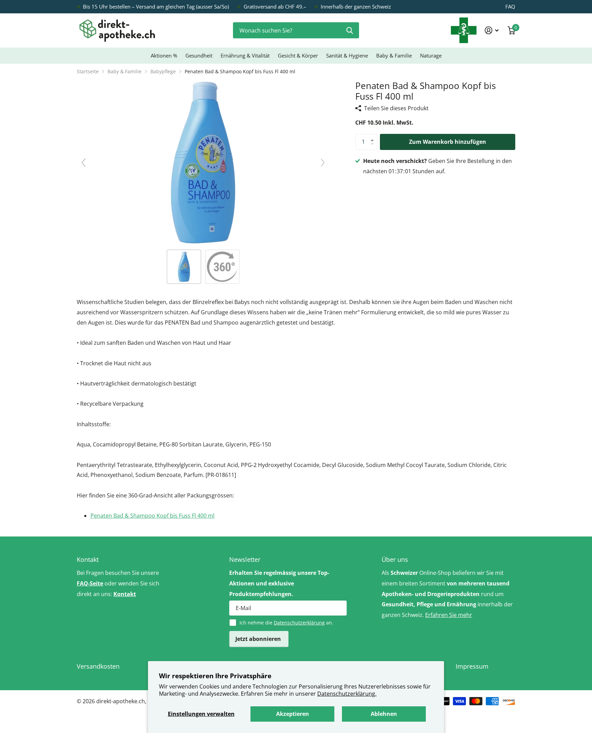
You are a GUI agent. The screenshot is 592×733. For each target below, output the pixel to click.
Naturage (431, 55)
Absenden (349, 30)
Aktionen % (164, 55)
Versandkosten (98, 666)
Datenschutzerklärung (299, 622)
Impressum (472, 666)
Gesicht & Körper (298, 55)
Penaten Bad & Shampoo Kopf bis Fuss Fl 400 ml (152, 515)
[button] (374, 136)
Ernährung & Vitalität (245, 55)
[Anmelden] (492, 30)
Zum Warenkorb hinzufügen (447, 142)
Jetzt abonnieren (258, 639)
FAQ (510, 6)
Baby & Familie (394, 55)
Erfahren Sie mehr (448, 615)
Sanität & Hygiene (347, 55)
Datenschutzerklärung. (347, 693)
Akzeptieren (292, 714)
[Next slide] (323, 162)
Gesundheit (198, 55)
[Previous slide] (83, 162)
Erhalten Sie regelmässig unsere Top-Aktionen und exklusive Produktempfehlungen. (279, 583)
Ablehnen (384, 714)
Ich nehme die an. (286, 622)
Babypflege (163, 71)
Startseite (88, 71)
